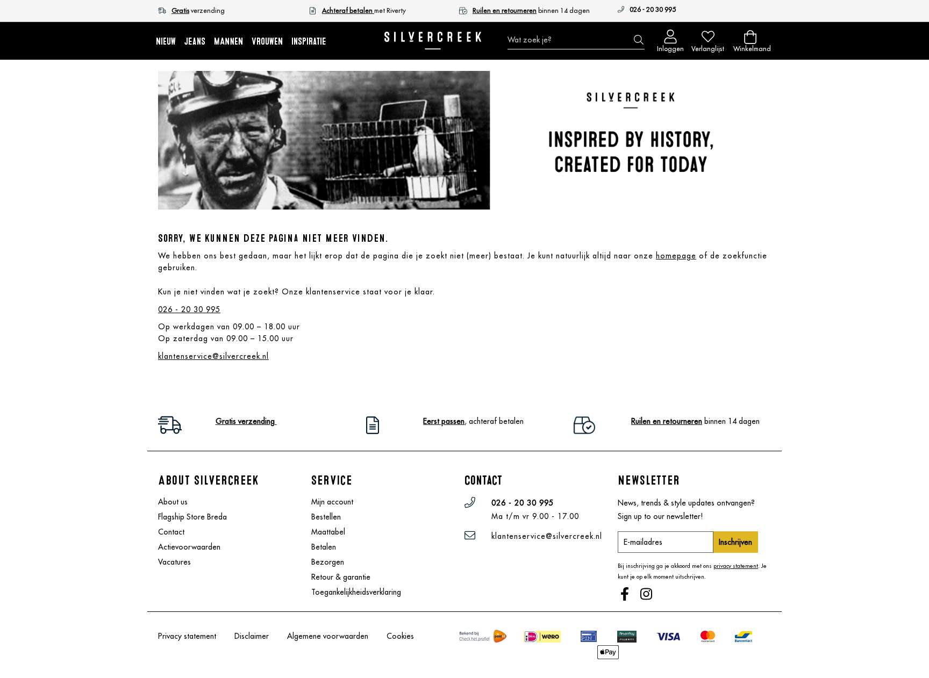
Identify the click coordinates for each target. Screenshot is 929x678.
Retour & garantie (340, 577)
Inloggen (670, 46)
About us (173, 502)
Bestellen (326, 517)
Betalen (323, 547)
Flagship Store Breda (192, 517)
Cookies (400, 636)
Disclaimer (251, 636)
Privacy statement (187, 636)
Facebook (626, 595)
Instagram (647, 595)
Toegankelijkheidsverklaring (356, 592)
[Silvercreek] (432, 40)
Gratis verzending (246, 421)
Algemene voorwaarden (327, 636)
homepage (676, 255)
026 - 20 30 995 (653, 9)
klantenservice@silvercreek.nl (213, 356)
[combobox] (576, 39)
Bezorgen (327, 562)
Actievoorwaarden (189, 547)
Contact (171, 532)
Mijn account (332, 502)
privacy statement (735, 566)
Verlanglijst (707, 46)
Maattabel (328, 532)
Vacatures (174, 562)
